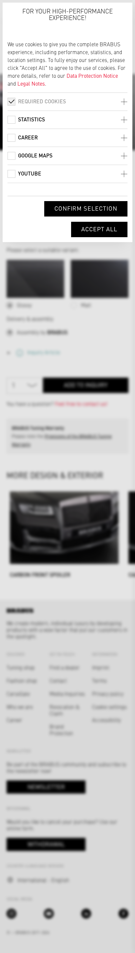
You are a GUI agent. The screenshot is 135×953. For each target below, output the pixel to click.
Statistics (31, 119)
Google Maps (35, 155)
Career (28, 137)
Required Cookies (42, 101)
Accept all (99, 229)
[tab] (67, 102)
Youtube (29, 173)
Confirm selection (85, 208)
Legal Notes (31, 83)
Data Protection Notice (92, 75)
